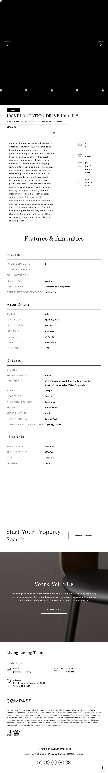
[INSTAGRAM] (47, 762)
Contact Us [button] (54, 610)
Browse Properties (86, 535)
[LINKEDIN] (54, 762)
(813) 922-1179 (68, 672)
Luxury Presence (61, 748)
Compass (75, 710)
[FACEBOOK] (39, 762)
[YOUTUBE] (61, 762)
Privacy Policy (56, 753)
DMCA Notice (75, 753)
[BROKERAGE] (68, 762)
